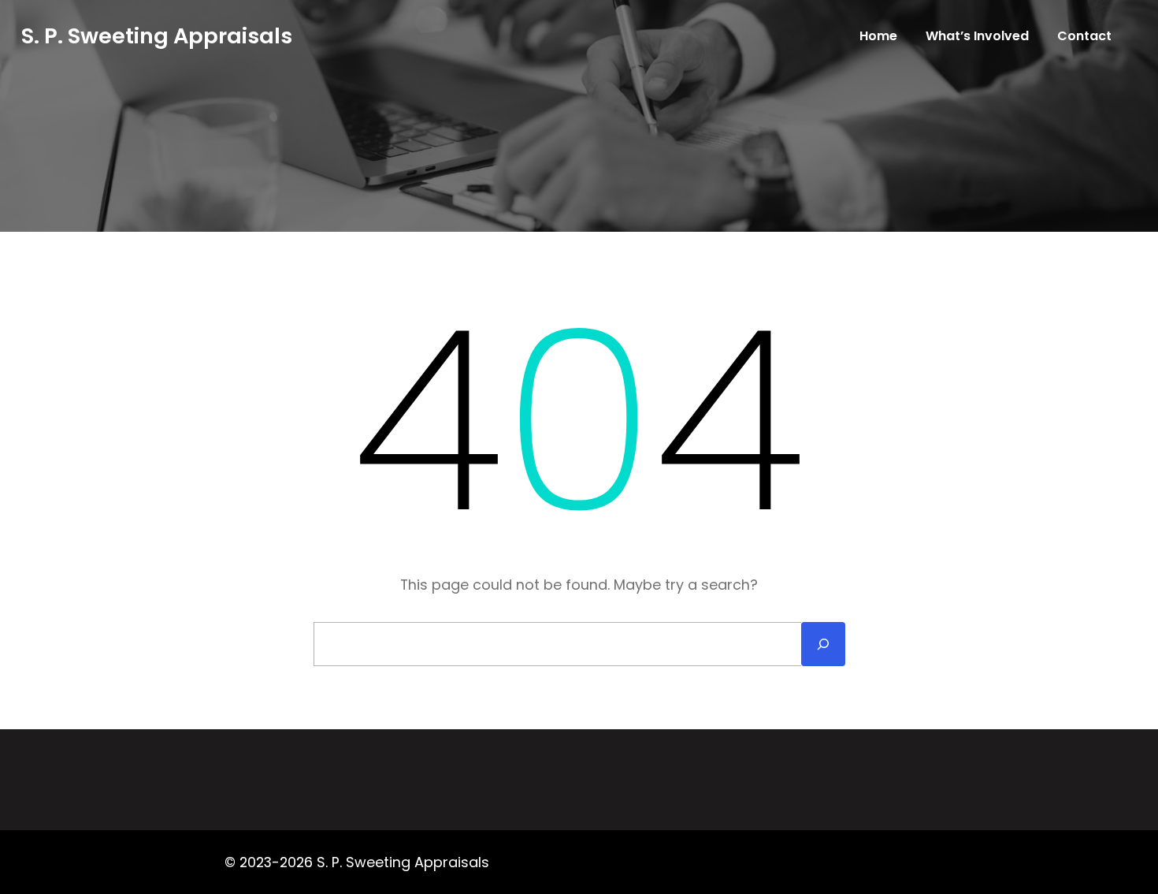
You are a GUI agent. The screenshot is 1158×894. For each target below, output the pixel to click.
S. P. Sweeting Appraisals (156, 35)
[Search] (823, 644)
